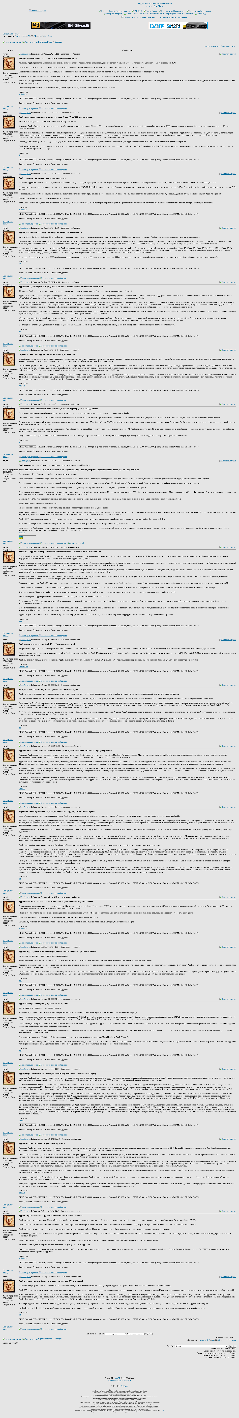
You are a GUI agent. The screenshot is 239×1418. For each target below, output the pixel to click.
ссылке (162, 1410)
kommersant (23, 666)
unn (20, 621)
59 (29, 36)
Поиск (154, 11)
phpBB (117, 1378)
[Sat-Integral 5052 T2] (178, 29)
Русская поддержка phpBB (119, 1380)
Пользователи (179, 11)
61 (35, 36)
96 (39, 36)
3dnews (22, 386)
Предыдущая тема (211, 46)
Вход (203, 14)
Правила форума (123, 11)
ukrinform (23, 94)
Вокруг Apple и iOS (11, 34)
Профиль (118, 14)
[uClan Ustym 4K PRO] (60, 29)
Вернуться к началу (8, 107)
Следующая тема (228, 46)
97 (42, 36)
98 (45, 36)
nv (20, 264)
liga (20, 155)
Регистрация (205, 11)
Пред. (17, 36)
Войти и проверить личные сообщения (176, 14)
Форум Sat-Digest (45, 42)
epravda (22, 532)
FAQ (140, 11)
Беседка (58, 42)
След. (49, 36)
